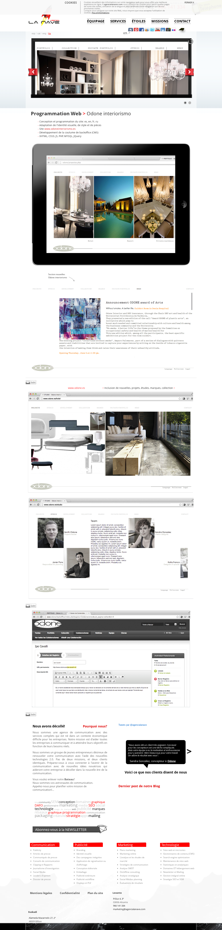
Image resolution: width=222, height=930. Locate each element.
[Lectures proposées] (182, 30)
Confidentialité (70, 893)
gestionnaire (51, 805)
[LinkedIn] (163, 29)
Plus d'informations (100, 12)
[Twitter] (152, 29)
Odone (172, 761)
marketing (68, 805)
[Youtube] (157, 29)
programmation (74, 812)
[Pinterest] (136, 29)
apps (84, 815)
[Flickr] (173, 29)
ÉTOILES (139, 21)
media (83, 805)
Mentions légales (41, 893)
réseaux (41, 812)
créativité (59, 816)
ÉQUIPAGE (95, 21)
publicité (84, 808)
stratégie (73, 815)
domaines (83, 801)
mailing (94, 815)
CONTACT (182, 21)
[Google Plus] (168, 29)
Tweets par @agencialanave (132, 725)
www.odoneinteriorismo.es (60, 128)
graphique (98, 802)
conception (67, 802)
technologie (44, 808)
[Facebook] (141, 29)
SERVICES (118, 21)
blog (37, 802)
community (45, 802)
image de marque (62, 809)
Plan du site (95, 893)
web (74, 809)
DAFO (39, 805)
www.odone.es (76, 388)
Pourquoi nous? (95, 726)
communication (95, 812)
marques (98, 809)
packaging (44, 815)
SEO (91, 805)
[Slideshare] (146, 29)
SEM (54, 801)
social (100, 805)
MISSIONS (159, 21)
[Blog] (130, 29)
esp (33, 33)
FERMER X (189, 2)
